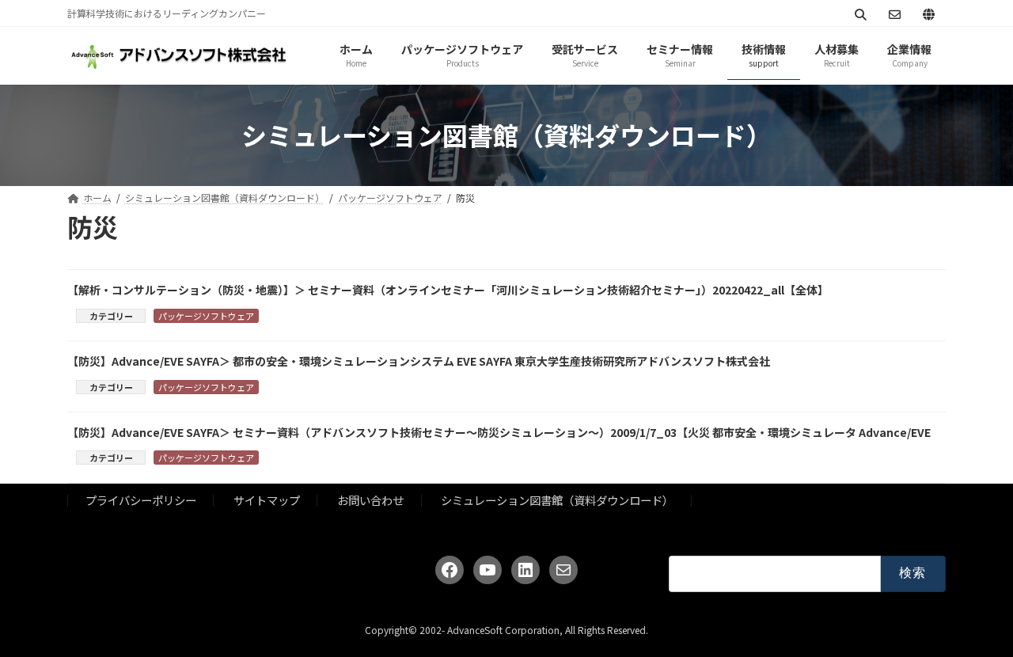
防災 (280, 316)
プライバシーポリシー (140, 500)
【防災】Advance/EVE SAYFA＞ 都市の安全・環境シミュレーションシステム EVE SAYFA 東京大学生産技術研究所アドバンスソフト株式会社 (418, 361)
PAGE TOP (976, 622)
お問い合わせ (370, 500)
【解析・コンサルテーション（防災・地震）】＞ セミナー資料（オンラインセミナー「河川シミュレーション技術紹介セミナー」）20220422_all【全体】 (448, 290)
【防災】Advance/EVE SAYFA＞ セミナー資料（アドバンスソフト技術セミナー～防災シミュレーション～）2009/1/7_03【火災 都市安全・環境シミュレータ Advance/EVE (499, 432)
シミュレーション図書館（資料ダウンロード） (557, 500)
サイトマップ (266, 500)
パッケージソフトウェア (206, 316)
